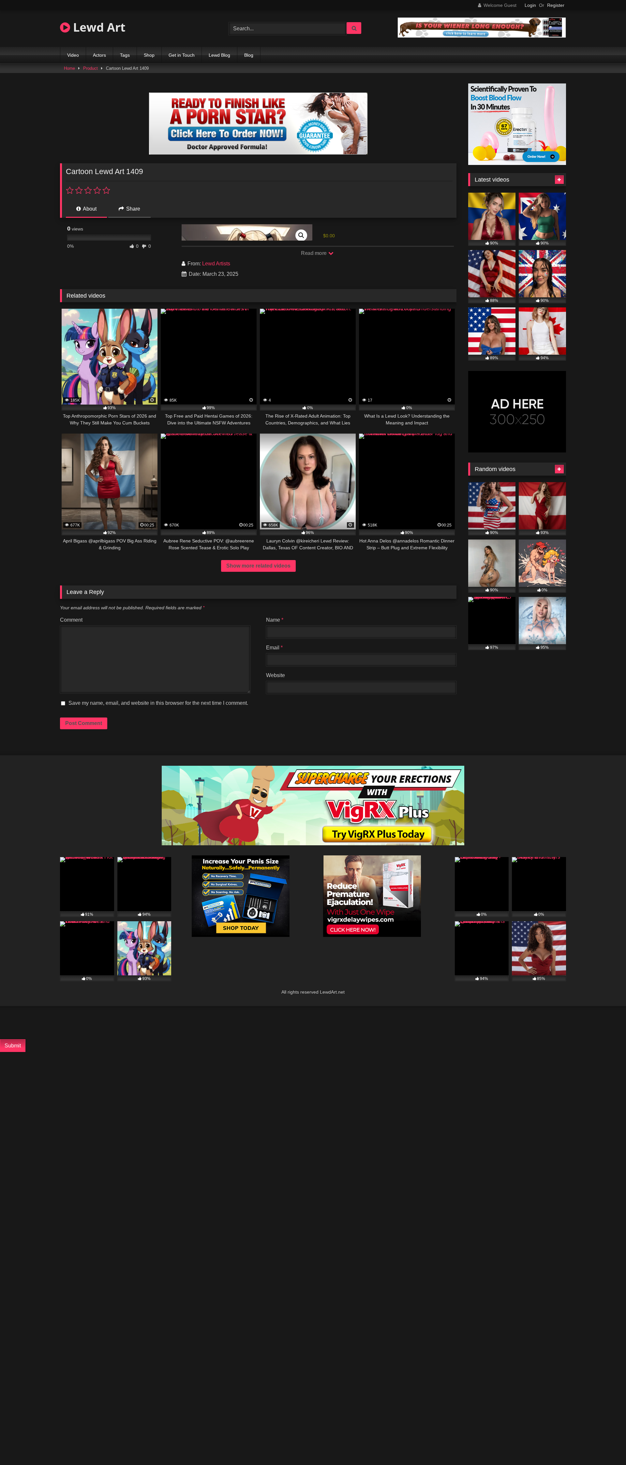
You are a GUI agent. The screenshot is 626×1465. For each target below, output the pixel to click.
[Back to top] (605, 1446)
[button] (301, 235)
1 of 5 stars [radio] (70, 190)
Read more (314, 253)
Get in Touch (182, 55)
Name (274, 620)
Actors (99, 55)
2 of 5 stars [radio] (79, 190)
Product (90, 68)
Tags (125, 55)
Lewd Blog (219, 55)
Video (73, 55)
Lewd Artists (216, 263)
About (89, 209)
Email (274, 647)
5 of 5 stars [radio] (106, 190)
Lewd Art (98, 27)
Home (69, 68)
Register (555, 5)
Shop (149, 55)
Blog (248, 55)
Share (132, 209)
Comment (71, 620)
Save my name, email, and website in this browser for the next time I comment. (158, 703)
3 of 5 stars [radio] (88, 190)
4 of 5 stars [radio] (97, 190)
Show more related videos (258, 566)
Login (530, 5)
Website (275, 675)
